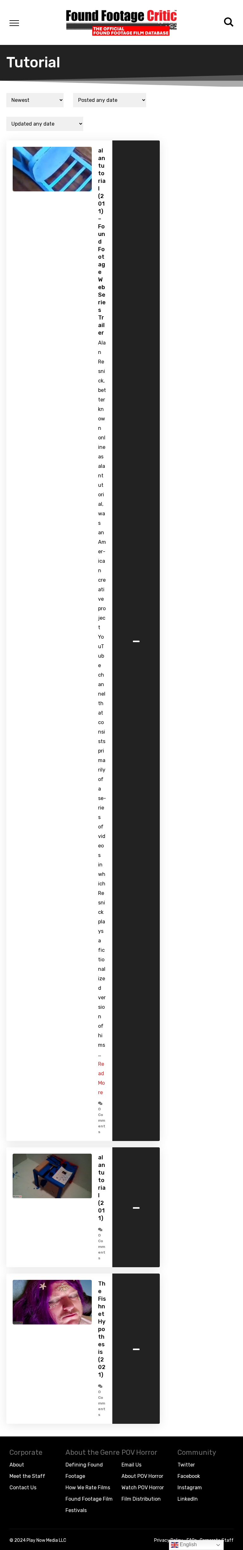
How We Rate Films (87, 1488)
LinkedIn (188, 1499)
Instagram (190, 1488)
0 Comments (101, 1120)
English (187, 1544)
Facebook (189, 1476)
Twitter (186, 1465)
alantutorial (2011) (102, 1188)
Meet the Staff (27, 1476)
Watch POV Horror (143, 1488)
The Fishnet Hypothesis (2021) (102, 1329)
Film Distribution (141, 1499)
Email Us (131, 1465)
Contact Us (22, 1488)
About (16, 1465)
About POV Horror (142, 1476)
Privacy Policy (168, 1540)
